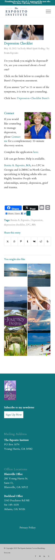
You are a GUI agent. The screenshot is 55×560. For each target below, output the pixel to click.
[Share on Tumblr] (27, 241)
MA (34, 224)
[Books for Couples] (15, 321)
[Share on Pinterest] (21, 241)
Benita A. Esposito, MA (17, 165)
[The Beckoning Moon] (15, 298)
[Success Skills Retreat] (39, 321)
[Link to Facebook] (35, 556)
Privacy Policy (28, 527)
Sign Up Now (14, 415)
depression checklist (14, 224)
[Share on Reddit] (41, 241)
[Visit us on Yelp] (47, 241)
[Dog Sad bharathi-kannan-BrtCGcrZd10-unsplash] (24, 32)
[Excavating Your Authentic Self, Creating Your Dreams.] (39, 275)
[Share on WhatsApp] (14, 241)
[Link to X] (48, 556)
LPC (28, 224)
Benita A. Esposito (19, 220)
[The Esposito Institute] (23, 11)
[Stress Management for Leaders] (39, 298)
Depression (37, 220)
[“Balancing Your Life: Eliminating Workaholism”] (15, 344)
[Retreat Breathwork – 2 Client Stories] (39, 344)
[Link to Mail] (40, 556)
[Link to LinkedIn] (44, 556)
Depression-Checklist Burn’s (33, 98)
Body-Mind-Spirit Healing (33, 48)
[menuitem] (47, 11)
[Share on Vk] (34, 241)
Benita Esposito (11, 53)
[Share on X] (7, 241)
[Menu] (47, 11)
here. (36, 152)
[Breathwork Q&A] (15, 270)
